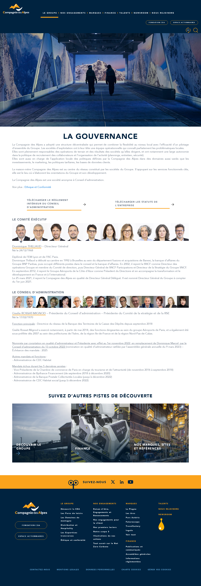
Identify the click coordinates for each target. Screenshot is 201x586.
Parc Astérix (133, 517)
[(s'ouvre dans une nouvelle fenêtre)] (113, 482)
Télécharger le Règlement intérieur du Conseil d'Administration (47, 204)
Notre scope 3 (101, 531)
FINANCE (110, 13)
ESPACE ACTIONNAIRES (184, 23)
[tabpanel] (21, 233)
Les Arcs (130, 513)
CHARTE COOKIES (131, 569)
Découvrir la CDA (70, 509)
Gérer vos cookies (159, 569)
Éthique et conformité (73, 540)
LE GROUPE (50, 13)
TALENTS (163, 503)
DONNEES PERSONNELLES (100, 569)
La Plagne (131, 509)
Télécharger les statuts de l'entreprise (136, 203)
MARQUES (95, 13)
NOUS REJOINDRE (163, 13)
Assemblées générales (138, 554)
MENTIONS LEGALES (68, 569)
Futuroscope (133, 522)
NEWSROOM (141, 13)
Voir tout (131, 535)
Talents (124, 13)
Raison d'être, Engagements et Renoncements (102, 512)
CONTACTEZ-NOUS (40, 569)
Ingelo (129, 530)
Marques (131, 503)
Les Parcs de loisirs (72, 513)
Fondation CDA (157, 23)
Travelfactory (133, 526)
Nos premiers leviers (105, 527)
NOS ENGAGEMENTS (73, 13)
